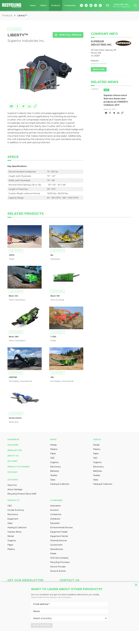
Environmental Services (61, 527)
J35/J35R (13, 377)
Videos (43, 5)
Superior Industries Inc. (26, 41)
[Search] (135, 5)
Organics (54, 462)
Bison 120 (13, 296)
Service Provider (58, 567)
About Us (13, 456)
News (33, 5)
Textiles (53, 475)
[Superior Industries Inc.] (123, 43)
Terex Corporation (17, 300)
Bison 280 (13, 336)
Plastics (53, 449)
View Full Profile (67, 35)
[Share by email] (11, 106)
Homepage (13, 439)
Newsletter (14, 450)
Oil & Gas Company (59, 558)
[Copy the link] (35, 106)
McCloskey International (20, 381)
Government (56, 545)
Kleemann (14, 422)
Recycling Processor (60, 562)
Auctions (54, 510)
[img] (95, 89)
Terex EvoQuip (57, 300)
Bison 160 (55, 296)
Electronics (55, 467)
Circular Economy (15, 510)
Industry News (14, 532)
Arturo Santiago (14, 489)
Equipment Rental (59, 536)
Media (53, 553)
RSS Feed (12, 461)
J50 (52, 377)
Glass (52, 480)
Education (55, 523)
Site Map (12, 472)
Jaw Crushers (14, 29)
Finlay (53, 340)
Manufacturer (56, 549)
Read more (99, 69)
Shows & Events (58, 571)
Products (55, 5)
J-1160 (53, 336)
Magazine (12, 445)
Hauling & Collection (59, 484)
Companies (69, 5)
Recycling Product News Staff (21, 494)
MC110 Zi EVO (15, 418)
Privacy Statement (18, 467)
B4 (51, 255)
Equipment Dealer (59, 532)
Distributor (55, 519)
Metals (53, 445)
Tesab (11, 259)
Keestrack (55, 259)
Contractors (55, 514)
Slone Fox (12, 485)
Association (55, 506)
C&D (106, 90)
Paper (53, 453)
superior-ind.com (99, 63)
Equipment (12, 519)
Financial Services (58, 540)
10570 (11, 255)
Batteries (54, 471)
